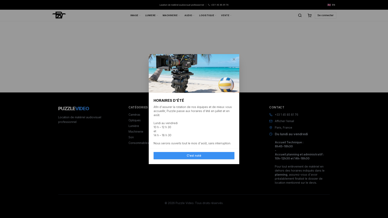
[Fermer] (234, 59)
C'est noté (194, 155)
